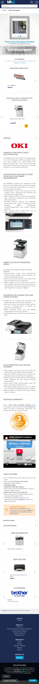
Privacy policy (16, 631)
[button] (24, 27)
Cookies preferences (19, 633)
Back (4, 10)
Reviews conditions (26, 629)
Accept (32, 680)
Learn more (27, 672)
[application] (24, 27)
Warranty (19, 647)
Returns (19, 650)
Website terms (19, 635)
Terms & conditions (13, 629)
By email (19, 657)
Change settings (10, 680)
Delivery (19, 643)
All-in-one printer (14, 10)
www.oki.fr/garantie (29, 407)
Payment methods (19, 645)
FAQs (19, 641)
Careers (19, 620)
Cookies (24, 631)
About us (19, 626)
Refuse (6, 676)
